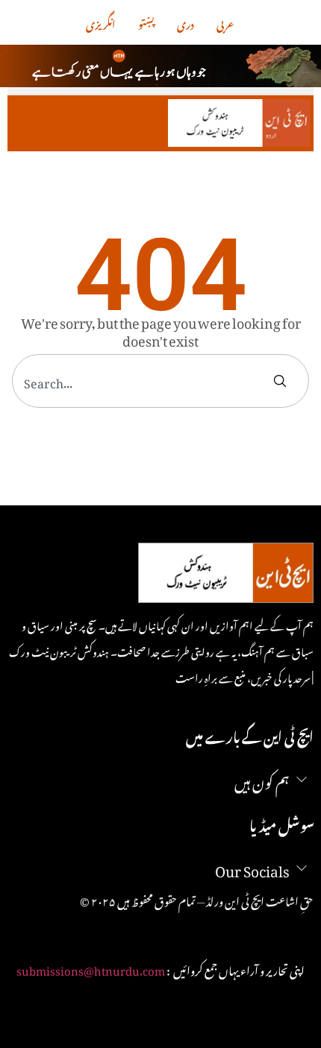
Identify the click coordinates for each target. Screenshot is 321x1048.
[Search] (282, 381)
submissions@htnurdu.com (90, 968)
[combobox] (142, 381)
